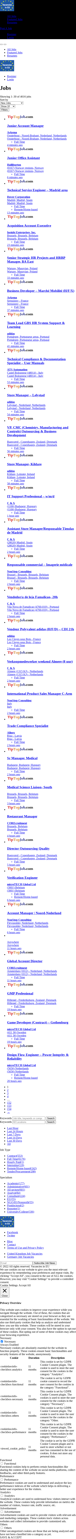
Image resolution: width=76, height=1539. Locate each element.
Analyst (13, 1192)
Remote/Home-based (22, 1168)
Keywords (6, 1118)
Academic (15, 1183)
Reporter (13, 1208)
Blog (10, 1241)
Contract (15, 1155)
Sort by (4, 99)
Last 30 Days (14, 1140)
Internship (15, 1165)
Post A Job (6, 28)
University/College (20, 1211)
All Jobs (11, 16)
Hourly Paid (15, 1162)
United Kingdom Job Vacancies (24, 1253)
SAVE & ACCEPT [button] (11, 1537)
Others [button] (3, 1524)
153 (9, 1105)
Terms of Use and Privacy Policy (25, 1247)
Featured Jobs (14, 19)
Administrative (18, 1186)
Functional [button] (6, 1460)
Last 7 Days (14, 1134)
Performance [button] (7, 1476)
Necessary (10, 1341)
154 (9, 1108)
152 (9, 1102)
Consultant (16, 1195)
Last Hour (12, 1128)
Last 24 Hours (15, 1131)
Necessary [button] (5, 1338)
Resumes (12, 22)
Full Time (16, 1158)
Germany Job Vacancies (20, 1256)
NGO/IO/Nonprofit (20, 1202)
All (9, 1143)
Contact (11, 1244)
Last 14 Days (14, 1137)
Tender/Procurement (21, 1171)
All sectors (16, 1189)
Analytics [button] (5, 1492)
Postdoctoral (15, 1205)
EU (11, 1199)
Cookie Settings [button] (9, 1285)
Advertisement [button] (8, 1508)
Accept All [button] (25, 1285)
